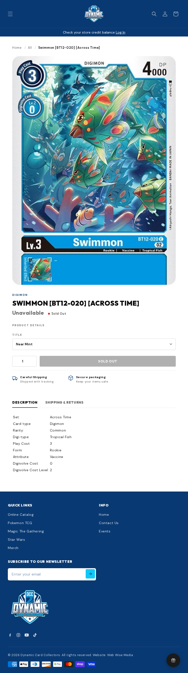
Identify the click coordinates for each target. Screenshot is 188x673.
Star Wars (16, 539)
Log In (120, 32)
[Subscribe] (90, 573)
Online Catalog (21, 514)
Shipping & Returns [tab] (64, 402)
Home (17, 48)
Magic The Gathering (26, 531)
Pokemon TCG (20, 523)
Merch (13, 548)
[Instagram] (18, 635)
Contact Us (109, 523)
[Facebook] (10, 635)
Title (17, 334)
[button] (10, 14)
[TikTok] (35, 635)
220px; (58, 607)
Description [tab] (24, 402)
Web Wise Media (120, 655)
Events (105, 531)
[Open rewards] (173, 660)
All (30, 48)
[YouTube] (26, 635)
